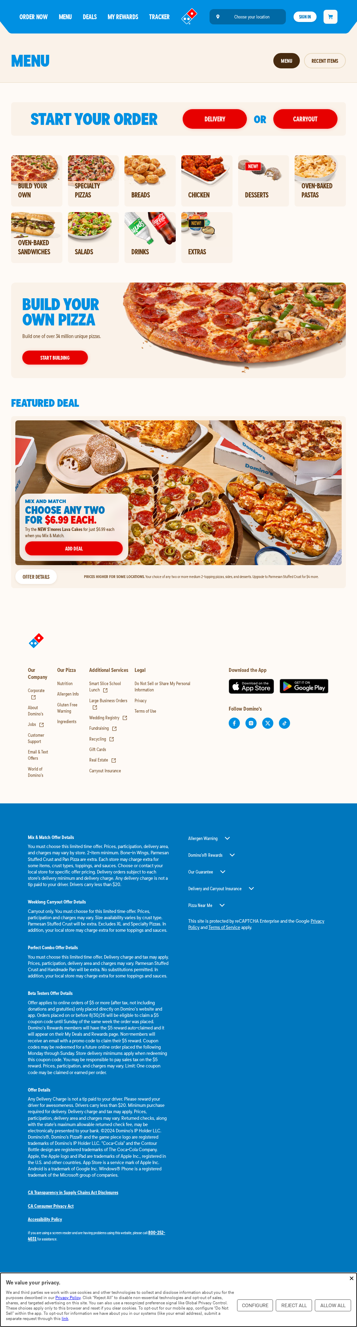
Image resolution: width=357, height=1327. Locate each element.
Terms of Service (224, 927)
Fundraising (103, 728)
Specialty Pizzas (87, 190)
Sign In (305, 17)
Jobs (36, 724)
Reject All (294, 1306)
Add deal (74, 548)
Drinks (140, 251)
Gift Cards (97, 749)
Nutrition (65, 683)
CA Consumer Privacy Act (51, 1206)
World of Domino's (35, 772)
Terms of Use (145, 711)
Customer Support (36, 738)
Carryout (305, 118)
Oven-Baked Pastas (317, 190)
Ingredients (66, 721)
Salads (84, 251)
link (65, 1318)
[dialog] (178, 1300)
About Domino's (35, 710)
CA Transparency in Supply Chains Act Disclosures (73, 1192)
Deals (90, 16)
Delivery (215, 118)
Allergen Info (68, 694)
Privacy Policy (68, 1297)
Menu (65, 16)
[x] (267, 723)
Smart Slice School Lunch (105, 686)
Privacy (140, 700)
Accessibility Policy (45, 1219)
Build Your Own (32, 190)
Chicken (199, 194)
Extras (197, 251)
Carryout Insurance (105, 770)
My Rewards (123, 16)
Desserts (256, 194)
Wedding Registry (108, 717)
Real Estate (102, 760)
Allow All (332, 1306)
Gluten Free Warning (67, 708)
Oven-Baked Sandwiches (34, 247)
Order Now (34, 16)
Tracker (159, 16)
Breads (140, 194)
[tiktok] (284, 723)
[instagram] (251, 723)
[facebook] (234, 723)
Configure (255, 1306)
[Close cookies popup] (351, 1278)
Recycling (101, 739)
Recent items (325, 60)
